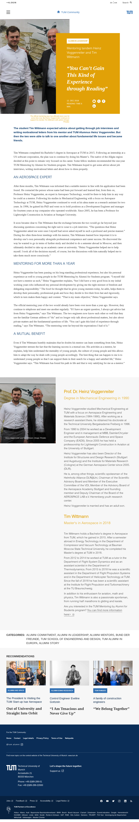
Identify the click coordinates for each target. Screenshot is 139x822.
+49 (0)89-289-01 (33, 781)
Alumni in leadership (72, 634)
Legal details (28, 738)
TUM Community (70, 12)
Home (8, 738)
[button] (94, 101)
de (111, 2)
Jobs (8, 801)
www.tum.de (73, 755)
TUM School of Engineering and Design (70, 639)
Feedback (20, 801)
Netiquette (69, 738)
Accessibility (45, 801)
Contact (17, 738)
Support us (55, 771)
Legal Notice (61, 801)
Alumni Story (49, 643)
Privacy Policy (43, 738)
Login (12, 2)
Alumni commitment (41, 634)
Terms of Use (56, 738)
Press (32, 801)
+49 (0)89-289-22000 (33, 785)
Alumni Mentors (102, 634)
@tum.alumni (13, 744)
